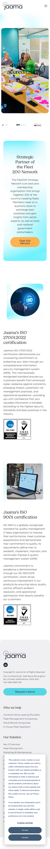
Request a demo (25, 691)
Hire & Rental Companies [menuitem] (17, 722)
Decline (25, 837)
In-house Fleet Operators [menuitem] (16, 726)
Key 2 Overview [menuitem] (11, 744)
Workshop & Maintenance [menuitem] (17, 752)
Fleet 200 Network (25, 242)
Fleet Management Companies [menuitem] (20, 718)
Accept (25, 830)
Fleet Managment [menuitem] (13, 748)
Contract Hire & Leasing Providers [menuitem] (21, 714)
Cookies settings (25, 823)
